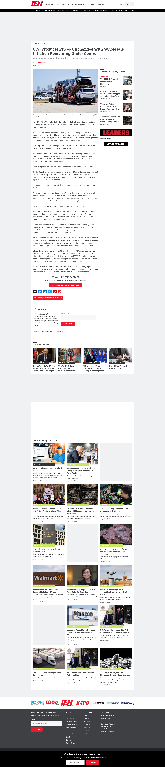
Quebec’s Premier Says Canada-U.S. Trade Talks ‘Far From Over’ (81, 591)
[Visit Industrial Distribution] (97, 703)
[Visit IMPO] (82, 703)
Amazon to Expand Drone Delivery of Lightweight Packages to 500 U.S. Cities (81, 632)
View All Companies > (116, 144)
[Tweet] (50, 291)
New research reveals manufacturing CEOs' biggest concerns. (81, 477)
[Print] (35, 291)
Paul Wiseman (41, 62)
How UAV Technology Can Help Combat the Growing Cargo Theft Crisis (113, 592)
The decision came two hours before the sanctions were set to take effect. (114, 636)
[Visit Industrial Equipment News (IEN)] (67, 703)
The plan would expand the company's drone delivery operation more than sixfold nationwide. (82, 640)
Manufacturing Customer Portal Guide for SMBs (48, 469)
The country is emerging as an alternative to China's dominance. (115, 558)
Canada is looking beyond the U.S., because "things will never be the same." (48, 517)
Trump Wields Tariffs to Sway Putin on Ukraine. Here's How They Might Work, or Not (44, 368)
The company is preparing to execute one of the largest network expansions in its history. (115, 515)
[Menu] (132, 4)
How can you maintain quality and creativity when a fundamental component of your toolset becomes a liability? (115, 680)
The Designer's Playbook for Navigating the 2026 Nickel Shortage (115, 674)
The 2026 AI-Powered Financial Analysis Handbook (109, 81)
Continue (93, 762)
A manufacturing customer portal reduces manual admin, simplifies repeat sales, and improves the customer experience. (47, 476)
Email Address (67, 314)
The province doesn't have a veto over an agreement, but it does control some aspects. (82, 596)
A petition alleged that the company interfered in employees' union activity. (48, 555)
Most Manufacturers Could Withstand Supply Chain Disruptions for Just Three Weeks (110, 93)
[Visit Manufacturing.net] (112, 703)
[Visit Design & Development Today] (37, 703)
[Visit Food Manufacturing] (52, 703)
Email (33, 719)
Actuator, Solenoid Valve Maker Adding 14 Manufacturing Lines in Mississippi (110, 119)
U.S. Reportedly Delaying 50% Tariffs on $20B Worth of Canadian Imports (115, 631)
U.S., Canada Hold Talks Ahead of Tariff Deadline (80, 674)
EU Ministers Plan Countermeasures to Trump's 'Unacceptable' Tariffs (93, 368)
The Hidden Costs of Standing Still (118, 367)
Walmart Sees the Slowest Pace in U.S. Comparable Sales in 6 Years (48, 591)
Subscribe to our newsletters (65, 285)
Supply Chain (39, 44)
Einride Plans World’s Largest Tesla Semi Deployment (47, 674)
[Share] (40, 291)
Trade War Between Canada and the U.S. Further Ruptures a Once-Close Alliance (110, 106)
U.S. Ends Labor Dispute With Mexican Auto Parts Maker (48, 550)
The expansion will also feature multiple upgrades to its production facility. (80, 517)
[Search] (127, 4)
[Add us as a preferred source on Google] (59, 291)
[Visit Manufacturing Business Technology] (127, 703)
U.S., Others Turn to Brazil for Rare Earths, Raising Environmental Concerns (114, 551)
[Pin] (55, 291)
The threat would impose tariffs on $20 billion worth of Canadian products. (82, 679)
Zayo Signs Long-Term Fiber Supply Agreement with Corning (114, 510)
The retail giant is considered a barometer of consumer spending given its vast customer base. (48, 597)
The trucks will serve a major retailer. (45, 678)
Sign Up (37, 729)
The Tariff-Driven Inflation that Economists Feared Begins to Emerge (66, 368)
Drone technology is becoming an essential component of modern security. (115, 598)
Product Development (109, 669)
